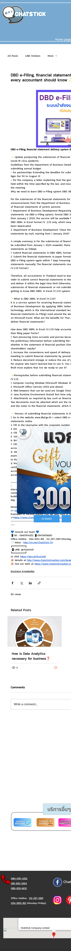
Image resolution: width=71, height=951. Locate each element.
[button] (47, 518)
